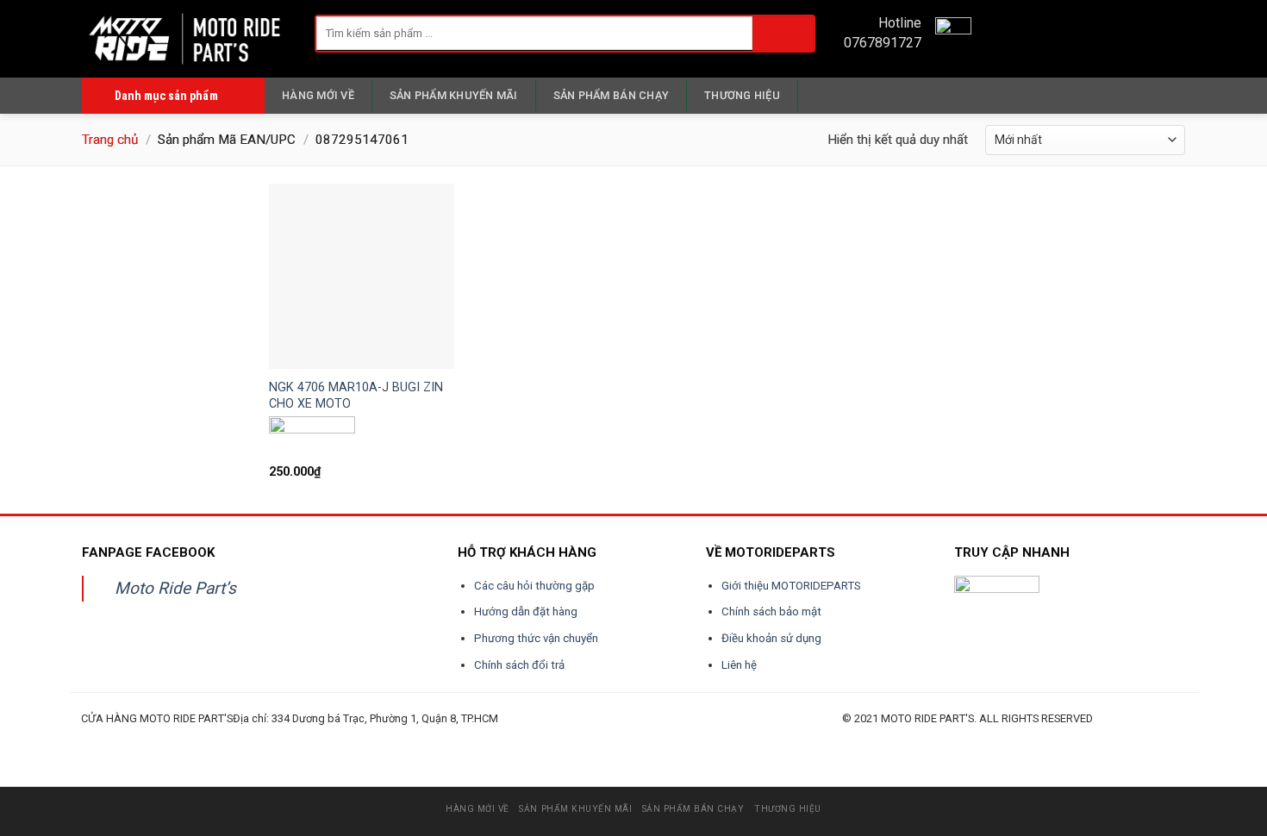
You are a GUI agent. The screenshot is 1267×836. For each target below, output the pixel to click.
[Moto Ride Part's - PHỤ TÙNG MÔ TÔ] (185, 38)
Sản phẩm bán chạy (611, 95)
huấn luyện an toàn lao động (113, 738)
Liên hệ (739, 664)
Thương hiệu (742, 95)
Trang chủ (110, 139)
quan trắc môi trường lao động (328, 738)
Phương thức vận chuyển (536, 638)
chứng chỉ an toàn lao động (529, 738)
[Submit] (783, 33)
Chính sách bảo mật (771, 611)
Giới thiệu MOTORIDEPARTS (791, 585)
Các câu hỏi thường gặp (534, 585)
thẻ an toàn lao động (471, 738)
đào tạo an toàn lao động (177, 738)
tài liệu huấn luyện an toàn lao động (405, 738)
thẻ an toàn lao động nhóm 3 (597, 738)
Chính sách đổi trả (519, 664)
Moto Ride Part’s (175, 588)
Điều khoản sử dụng (771, 638)
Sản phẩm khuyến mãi (454, 95)
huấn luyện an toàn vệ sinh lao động (250, 738)
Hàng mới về (318, 95)
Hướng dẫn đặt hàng (525, 611)
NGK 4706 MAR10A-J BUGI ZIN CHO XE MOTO (356, 395)
